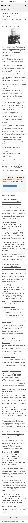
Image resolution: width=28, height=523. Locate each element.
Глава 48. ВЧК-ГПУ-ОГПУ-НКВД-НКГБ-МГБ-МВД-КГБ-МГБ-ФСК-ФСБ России (14, 391)
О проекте (10, 517)
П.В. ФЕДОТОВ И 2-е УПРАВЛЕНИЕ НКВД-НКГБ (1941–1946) (12, 340)
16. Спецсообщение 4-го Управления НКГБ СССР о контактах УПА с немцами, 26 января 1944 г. (12, 225)
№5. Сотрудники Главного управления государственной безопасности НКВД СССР (12, 373)
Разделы (16, 517)
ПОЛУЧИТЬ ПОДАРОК (9, 186)
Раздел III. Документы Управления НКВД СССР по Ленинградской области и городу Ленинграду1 (13, 288)
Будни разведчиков (8, 307)
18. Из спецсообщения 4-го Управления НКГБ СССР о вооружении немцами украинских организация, (14, 268)
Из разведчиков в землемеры (12, 480)
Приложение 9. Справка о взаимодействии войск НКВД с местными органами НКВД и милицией (13, 435)
